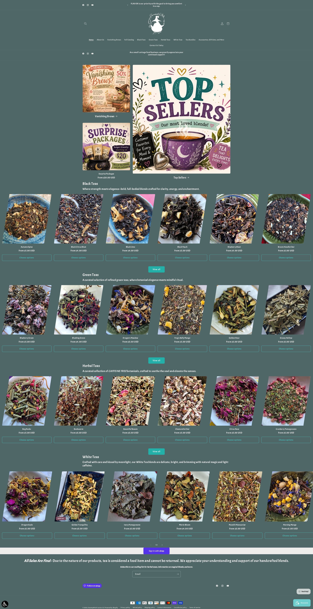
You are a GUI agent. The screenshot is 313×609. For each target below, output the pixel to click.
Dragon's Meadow (130, 338)
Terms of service (194, 608)
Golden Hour (234, 338)
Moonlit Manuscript (237, 525)
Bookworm (78, 429)
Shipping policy (150, 608)
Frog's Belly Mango (182, 338)
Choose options (26, 257)
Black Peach (182, 247)
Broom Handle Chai (286, 247)
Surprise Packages (106, 174)
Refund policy (137, 608)
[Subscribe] (178, 574)
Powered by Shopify (111, 608)
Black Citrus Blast (78, 247)
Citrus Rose (234, 429)
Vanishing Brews (104, 116)
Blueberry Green (27, 338)
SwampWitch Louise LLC (96, 608)
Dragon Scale (27, 525)
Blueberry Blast (234, 247)
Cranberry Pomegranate (286, 429)
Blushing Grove (78, 338)
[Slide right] (162, 545)
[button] (85, 24)
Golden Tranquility (80, 525)
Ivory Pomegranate (132, 525)
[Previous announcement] (127, 5)
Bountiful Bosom (130, 429)
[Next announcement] (185, 5)
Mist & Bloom (184, 525)
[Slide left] (151, 545)
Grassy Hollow (286, 338)
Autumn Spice (27, 247)
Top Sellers (180, 177)
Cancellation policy (180, 608)
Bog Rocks (26, 429)
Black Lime (130, 247)
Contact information (164, 608)
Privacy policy (125, 608)
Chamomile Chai (182, 429)
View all (156, 269)
